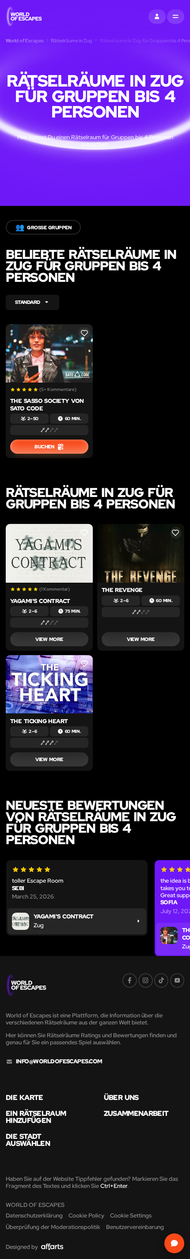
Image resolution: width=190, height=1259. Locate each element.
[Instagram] (145, 980)
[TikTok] (161, 980)
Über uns (121, 1097)
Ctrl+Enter (113, 1186)
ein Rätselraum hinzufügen (36, 1117)
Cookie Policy (86, 1215)
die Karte (24, 1097)
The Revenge (122, 590)
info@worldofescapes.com (59, 1061)
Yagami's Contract (40, 601)
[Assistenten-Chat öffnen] (174, 1243)
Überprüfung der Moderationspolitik (53, 1227)
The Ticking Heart (39, 721)
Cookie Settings (131, 1215)
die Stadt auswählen (28, 1140)
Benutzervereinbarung (135, 1227)
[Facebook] (129, 980)
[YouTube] (177, 980)
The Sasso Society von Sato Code (47, 404)
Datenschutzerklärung (34, 1215)
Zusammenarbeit (136, 1113)
